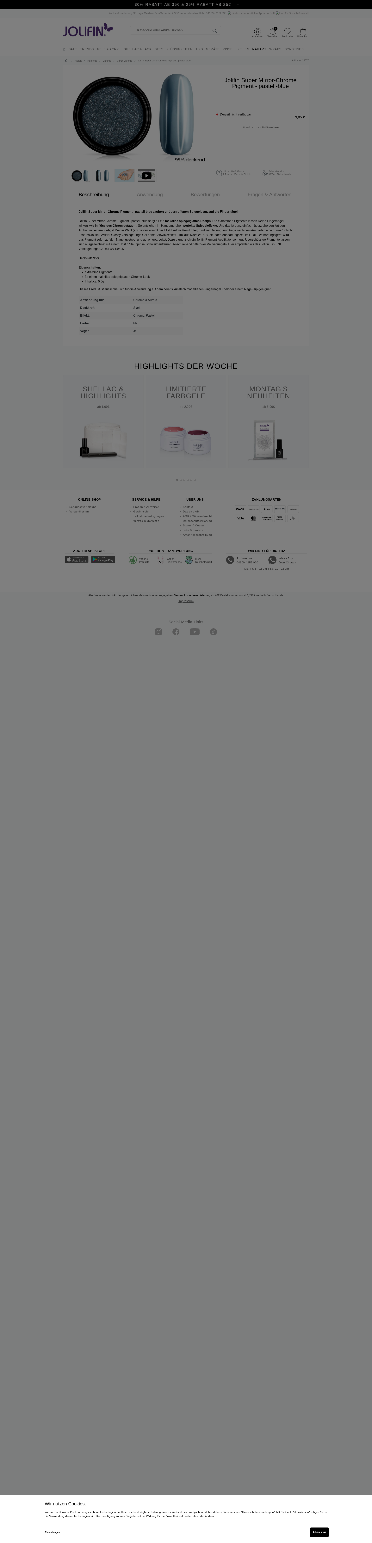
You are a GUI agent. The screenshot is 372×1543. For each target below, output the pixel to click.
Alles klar (319, 1532)
